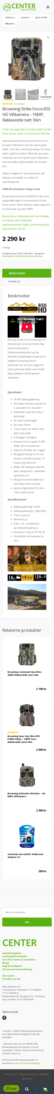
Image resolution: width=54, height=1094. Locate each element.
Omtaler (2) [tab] (14, 281)
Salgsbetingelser (11, 953)
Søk (27, 921)
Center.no (9, 17)
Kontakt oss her (11, 978)
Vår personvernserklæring (17, 969)
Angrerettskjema (12, 965)
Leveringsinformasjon (14, 956)
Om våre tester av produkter (19, 959)
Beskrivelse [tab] (17, 273)
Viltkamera (38, 256)
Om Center (8, 975)
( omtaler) (19, 103)
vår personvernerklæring (27, 1063)
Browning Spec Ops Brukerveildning (17, 256)
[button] (48, 38)
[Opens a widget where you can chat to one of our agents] (11, 1088)
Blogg (5, 962)
